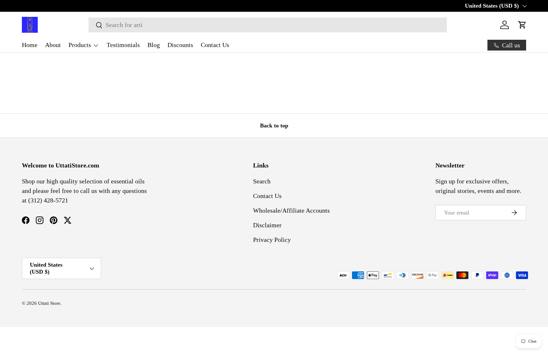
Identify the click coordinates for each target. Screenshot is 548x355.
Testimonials (123, 44)
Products (79, 44)
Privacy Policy (272, 239)
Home (29, 44)
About (53, 44)
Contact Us (215, 44)
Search (262, 181)
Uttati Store (49, 303)
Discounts (180, 44)
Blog (153, 44)
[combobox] (267, 24)
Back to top (274, 125)
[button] (522, 25)
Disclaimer (267, 225)
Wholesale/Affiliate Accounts (291, 210)
